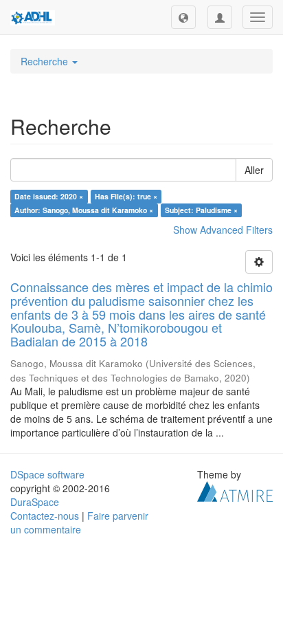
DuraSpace (34, 502)
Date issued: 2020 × (48, 196)
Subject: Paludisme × (201, 210)
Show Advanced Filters (223, 229)
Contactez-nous (44, 515)
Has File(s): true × (126, 196)
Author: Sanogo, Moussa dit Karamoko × (83, 210)
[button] (183, 17)
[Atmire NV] (235, 490)
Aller (254, 170)
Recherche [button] (46, 61)
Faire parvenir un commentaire (79, 522)
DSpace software (47, 474)
